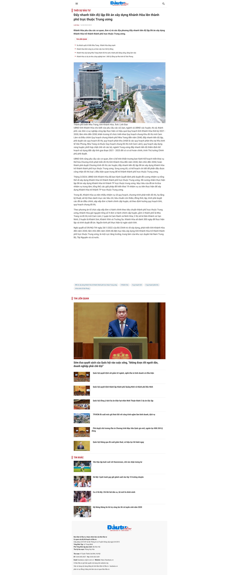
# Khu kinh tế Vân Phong (82, 288)
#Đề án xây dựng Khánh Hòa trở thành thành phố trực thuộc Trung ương (96, 285)
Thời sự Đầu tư (82, 10)
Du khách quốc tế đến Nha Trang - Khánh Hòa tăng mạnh (96, 45)
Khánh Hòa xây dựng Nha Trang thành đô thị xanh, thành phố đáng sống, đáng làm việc (106, 53)
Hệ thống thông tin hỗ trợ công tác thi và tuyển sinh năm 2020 (117, 507)
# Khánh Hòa (124, 285)
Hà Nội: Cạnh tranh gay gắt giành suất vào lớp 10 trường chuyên (118, 477)
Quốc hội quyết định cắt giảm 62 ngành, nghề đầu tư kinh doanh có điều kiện (123, 373)
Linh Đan (76, 25)
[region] (119, 263)
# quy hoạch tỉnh (137, 285)
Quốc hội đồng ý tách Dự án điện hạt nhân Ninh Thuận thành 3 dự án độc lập (123, 400)
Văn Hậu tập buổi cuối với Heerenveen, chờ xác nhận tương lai (117, 462)
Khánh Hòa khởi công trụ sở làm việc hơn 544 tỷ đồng (95, 49)
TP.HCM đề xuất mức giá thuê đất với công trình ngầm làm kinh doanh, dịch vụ (124, 414)
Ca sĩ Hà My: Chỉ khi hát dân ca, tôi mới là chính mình (114, 492)
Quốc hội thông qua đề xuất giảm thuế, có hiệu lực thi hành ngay (118, 442)
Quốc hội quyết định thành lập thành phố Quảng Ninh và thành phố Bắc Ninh (123, 387)
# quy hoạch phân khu (152, 285)
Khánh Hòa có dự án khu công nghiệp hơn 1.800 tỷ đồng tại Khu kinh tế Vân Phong (105, 57)
